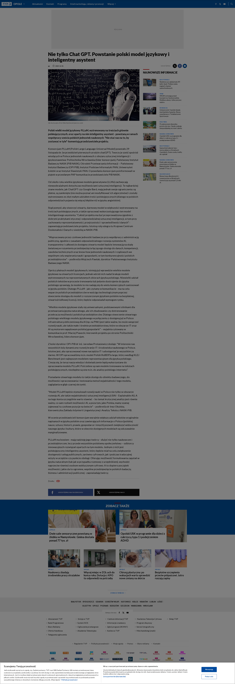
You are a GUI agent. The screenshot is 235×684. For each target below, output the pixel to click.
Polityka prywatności (69, 680)
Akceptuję (209, 669)
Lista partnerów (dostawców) (114, 676)
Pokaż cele (209, 676)
